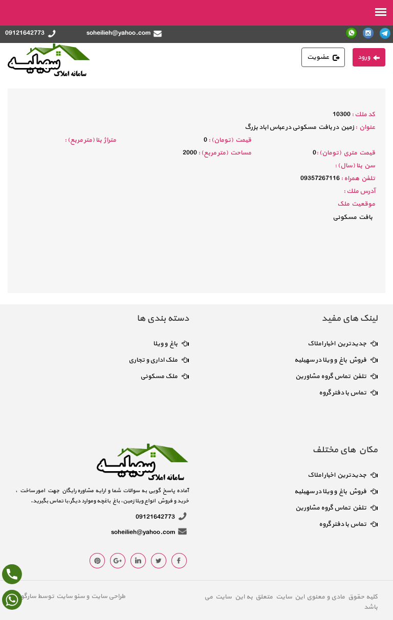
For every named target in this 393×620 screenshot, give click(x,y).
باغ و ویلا (165, 344)
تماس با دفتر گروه (342, 393)
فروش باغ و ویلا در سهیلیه (330, 360)
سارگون (26, 596)
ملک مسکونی (159, 376)
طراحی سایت (107, 596)
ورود (364, 57)
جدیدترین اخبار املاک (337, 344)
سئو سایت (70, 596)
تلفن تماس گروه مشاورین (330, 376)
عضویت (318, 57)
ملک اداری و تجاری (153, 360)
